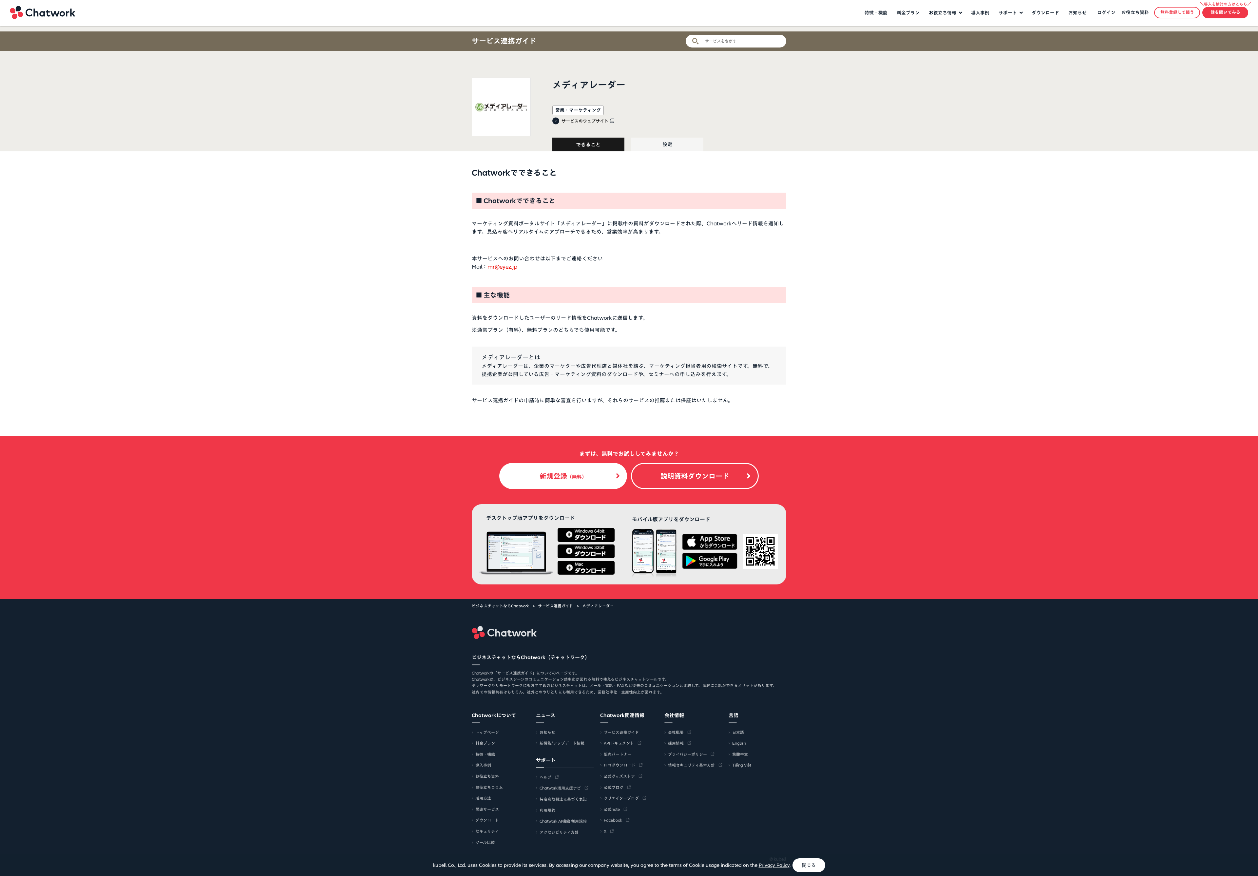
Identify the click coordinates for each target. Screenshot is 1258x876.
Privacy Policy (774, 865)
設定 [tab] (667, 144)
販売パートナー (617, 754)
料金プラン (908, 12)
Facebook (613, 820)
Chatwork (42, 12)
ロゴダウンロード (619, 765)
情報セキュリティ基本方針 (691, 765)
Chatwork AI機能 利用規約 (563, 821)
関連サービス (487, 809)
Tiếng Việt (741, 765)
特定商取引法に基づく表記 (563, 799)
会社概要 (676, 732)
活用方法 (483, 798)
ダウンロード (1045, 12)
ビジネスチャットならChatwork (500, 606)
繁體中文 (740, 754)
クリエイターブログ (621, 798)
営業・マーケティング (578, 110)
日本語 (738, 732)
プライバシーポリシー (687, 754)
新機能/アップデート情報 (562, 743)
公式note (612, 809)
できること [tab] (588, 144)
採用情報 (676, 743)
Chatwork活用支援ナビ (560, 788)
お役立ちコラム (489, 787)
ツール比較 (485, 842)
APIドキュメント (619, 743)
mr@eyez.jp (502, 266)
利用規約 (547, 810)
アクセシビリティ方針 (559, 832)
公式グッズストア (619, 776)
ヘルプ (545, 777)
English (739, 743)
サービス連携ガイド (504, 41)
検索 (695, 41)
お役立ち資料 (1135, 12)
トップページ (487, 732)
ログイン (1106, 12)
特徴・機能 (876, 12)
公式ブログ (613, 787)
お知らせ (1077, 12)
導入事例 (980, 12)
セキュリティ (487, 831)
